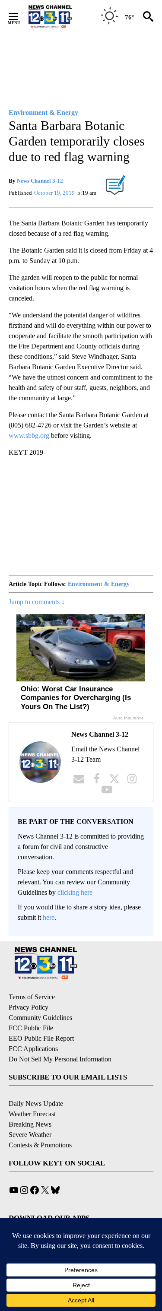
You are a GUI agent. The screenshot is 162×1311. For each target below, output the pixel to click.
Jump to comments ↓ (37, 601)
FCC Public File (31, 1028)
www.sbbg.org (29, 435)
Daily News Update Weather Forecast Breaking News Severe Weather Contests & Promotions (40, 1124)
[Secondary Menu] (20, 16)
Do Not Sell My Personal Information (60, 1059)
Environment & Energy (99, 584)
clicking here (74, 892)
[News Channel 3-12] (61, 16)
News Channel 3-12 (40, 180)
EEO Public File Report (41, 1038)
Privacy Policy (28, 1007)
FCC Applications (33, 1048)
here (48, 917)
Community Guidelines (40, 1017)
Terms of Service (32, 997)
